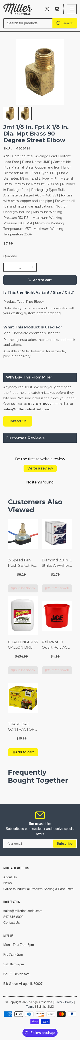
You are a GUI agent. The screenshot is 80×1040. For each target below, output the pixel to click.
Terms (30, 1006)
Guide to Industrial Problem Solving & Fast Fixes (38, 889)
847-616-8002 (13, 917)
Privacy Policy (63, 1002)
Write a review (40, 468)
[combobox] (40, 23)
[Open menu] (72, 9)
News (7, 883)
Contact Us (11, 922)
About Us (10, 877)
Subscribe (64, 843)
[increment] (32, 267)
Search (67, 23)
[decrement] (8, 267)
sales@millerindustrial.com (22, 911)
